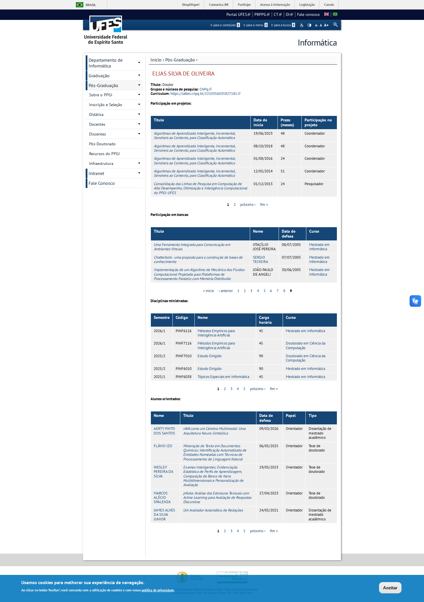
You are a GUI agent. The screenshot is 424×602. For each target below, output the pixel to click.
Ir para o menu (255, 25)
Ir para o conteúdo (225, 25)
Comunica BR (218, 4)
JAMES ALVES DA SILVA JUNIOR (164, 515)
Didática (96, 114)
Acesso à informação (275, 4)
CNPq (206, 89)
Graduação (99, 75)
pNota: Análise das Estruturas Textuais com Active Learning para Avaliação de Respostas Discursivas (217, 498)
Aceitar (390, 587)
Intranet (96, 173)
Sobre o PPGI (100, 94)
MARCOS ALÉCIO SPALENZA (162, 498)
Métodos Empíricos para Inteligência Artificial (216, 333)
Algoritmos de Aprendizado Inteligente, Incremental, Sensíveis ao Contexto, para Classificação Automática (194, 135)
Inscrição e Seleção (105, 104)
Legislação (307, 4)
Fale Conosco (102, 183)
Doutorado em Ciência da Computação (305, 345)
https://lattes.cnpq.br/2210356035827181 (205, 93)
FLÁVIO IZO (163, 445)
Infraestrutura (101, 163)
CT (278, 14)
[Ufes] (106, 28)
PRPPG (262, 14)
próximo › (248, 204)
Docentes (97, 124)
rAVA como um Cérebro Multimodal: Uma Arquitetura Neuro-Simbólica (214, 430)
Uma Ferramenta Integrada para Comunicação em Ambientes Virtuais (192, 246)
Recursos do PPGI (104, 153)
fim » (264, 204)
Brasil (91, 5)
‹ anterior (226, 290)
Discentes (97, 134)
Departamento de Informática (106, 63)
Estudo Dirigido (210, 355)
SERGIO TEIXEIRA (260, 259)
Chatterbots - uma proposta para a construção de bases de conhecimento (198, 259)
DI (289, 14)
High (309, 25)
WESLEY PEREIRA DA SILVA (163, 472)
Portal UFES (238, 14)
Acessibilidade (302, 25)
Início (156, 60)
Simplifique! (191, 4)
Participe (244, 4)
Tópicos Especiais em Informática (223, 376)
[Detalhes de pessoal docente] (326, 14)
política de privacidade (158, 590)
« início (208, 290)
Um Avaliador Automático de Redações (213, 510)
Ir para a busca (282, 25)
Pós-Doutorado (102, 143)
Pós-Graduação (180, 60)
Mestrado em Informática (319, 246)
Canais (329, 4)
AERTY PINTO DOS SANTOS (164, 430)
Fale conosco (308, 14)
